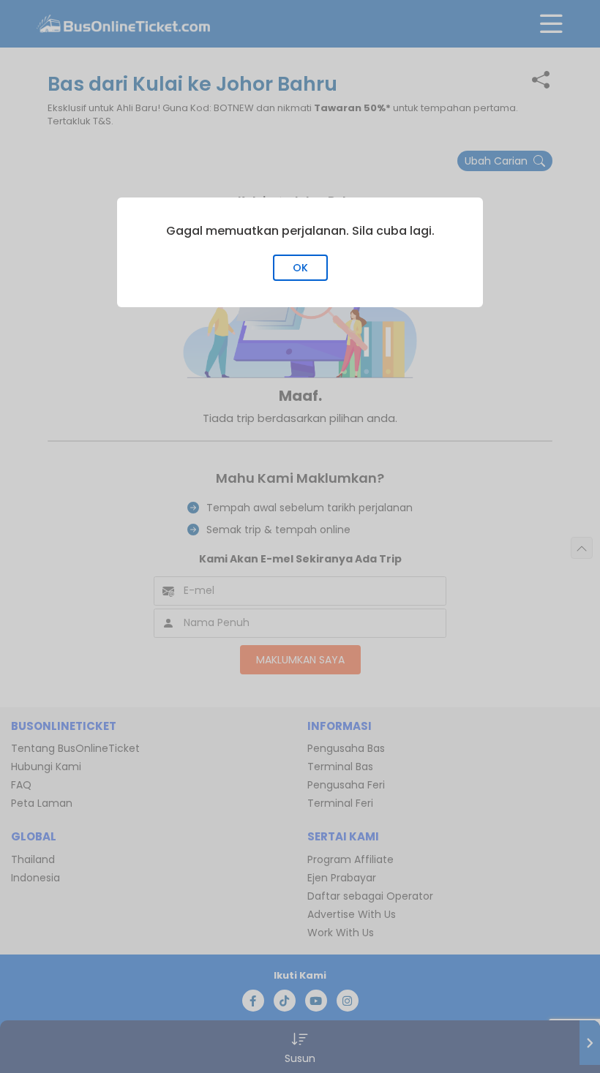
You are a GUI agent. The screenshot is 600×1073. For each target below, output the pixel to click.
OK (300, 267)
